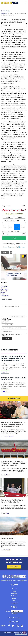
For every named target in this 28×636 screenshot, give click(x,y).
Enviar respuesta (15, 317)
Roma (2, 294)
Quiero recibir (14, 566)
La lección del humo (7, 538)
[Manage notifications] (24, 632)
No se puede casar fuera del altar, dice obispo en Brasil (13, 378)
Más (4, 372)
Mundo (3, 292)
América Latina (5, 11)
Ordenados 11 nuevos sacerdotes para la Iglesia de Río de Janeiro (13, 21)
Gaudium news (4, 13)
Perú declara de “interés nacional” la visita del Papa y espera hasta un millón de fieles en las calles (13, 358)
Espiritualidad (4, 289)
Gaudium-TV (4, 291)
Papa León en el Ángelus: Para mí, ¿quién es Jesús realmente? (12, 501)
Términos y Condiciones (21, 633)
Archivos (7, 611)
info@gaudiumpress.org (14, 618)
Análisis (3, 288)
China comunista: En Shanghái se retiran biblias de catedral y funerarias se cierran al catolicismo (13, 463)
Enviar (7, 338)
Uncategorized (4, 295)
